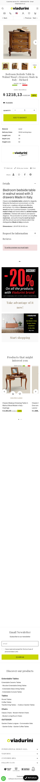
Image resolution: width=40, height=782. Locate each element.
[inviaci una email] (4, 13)
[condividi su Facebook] (24, 174)
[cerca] (3, 8)
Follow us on (8, 763)
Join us (21, 657)
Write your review (22, 168)
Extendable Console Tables (12, 692)
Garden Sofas (7, 726)
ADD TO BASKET (20, 118)
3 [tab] (23, 421)
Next (34, 18)
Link (16, 651)
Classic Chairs (7, 713)
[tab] (20, 183)
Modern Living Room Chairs (12, 716)
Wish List (9, 168)
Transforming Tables (9, 705)
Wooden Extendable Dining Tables (14, 685)
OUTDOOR (7, 720)
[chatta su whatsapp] (3, 778)
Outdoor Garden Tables (26, 705)
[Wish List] (19, 393)
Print (34, 168)
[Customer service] (10, 13)
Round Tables (6, 699)
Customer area (9, 758)
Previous (28, 18)
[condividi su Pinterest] (30, 174)
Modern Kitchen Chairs (21, 713)
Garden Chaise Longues (10, 723)
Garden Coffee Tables (21, 726)
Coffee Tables (6, 702)
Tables (5, 696)
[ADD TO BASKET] (12, 393)
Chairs (5, 709)
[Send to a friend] (13, 174)
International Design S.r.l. (15, 749)
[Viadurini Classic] (20, 154)
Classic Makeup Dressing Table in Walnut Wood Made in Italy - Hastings (15, 405)
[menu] (37, 8)
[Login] (23, 13)
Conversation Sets (26, 723)
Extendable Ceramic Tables (11, 682)
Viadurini (6, 754)
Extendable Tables (10, 679)
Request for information (15, 233)
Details (6, 183)
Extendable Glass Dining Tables (13, 689)
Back (5, 18)
